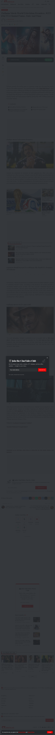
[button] (50, 732)
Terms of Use (31, 732)
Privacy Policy (21, 732)
